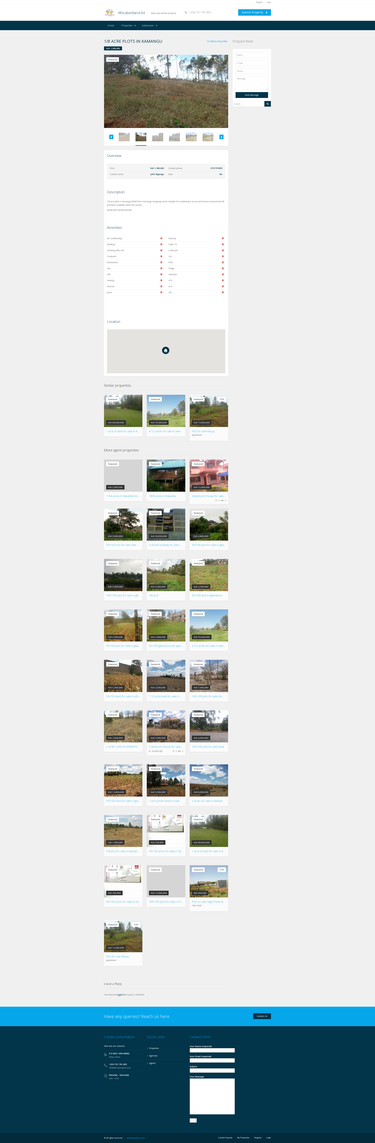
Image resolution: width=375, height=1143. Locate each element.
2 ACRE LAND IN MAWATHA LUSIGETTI (129, 746)
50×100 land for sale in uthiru (123, 696)
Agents (152, 1063)
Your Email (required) (200, 1056)
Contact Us (262, 1016)
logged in (121, 994)
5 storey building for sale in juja (167, 545)
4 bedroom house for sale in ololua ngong (217, 496)
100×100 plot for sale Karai (208, 746)
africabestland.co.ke (136, 1138)
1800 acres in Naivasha (162, 496)
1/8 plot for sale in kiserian (122, 851)
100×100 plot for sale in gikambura (127, 595)
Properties (126, 25)
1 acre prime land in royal (164, 801)
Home (111, 25)
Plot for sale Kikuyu (203, 431)
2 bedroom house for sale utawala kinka (173, 746)
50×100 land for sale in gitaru (123, 801)
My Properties (243, 1137)
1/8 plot (153, 595)
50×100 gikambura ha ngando (166, 645)
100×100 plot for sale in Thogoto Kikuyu (172, 901)
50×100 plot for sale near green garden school (134, 545)
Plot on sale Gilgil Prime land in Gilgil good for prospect (225, 901)
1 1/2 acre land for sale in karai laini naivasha (175, 696)
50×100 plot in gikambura (207, 595)
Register (259, 2)
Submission (148, 25)
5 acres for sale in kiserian (207, 801)
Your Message (197, 1076)
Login (268, 2)
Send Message (252, 95)
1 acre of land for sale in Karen (124, 431)
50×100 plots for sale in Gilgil (166, 851)
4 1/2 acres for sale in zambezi (167, 431)
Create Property (225, 1137)
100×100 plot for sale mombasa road (214, 696)
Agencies (153, 1055)
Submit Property (253, 12)
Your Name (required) (201, 1046)
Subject (193, 1066)
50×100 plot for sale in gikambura (212, 545)
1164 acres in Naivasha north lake (126, 496)
